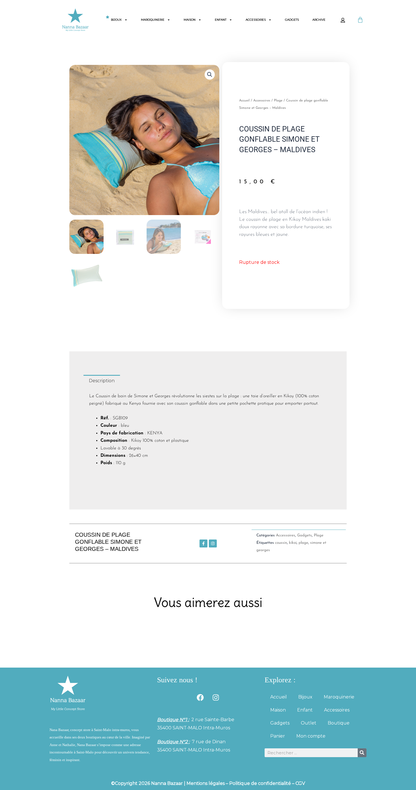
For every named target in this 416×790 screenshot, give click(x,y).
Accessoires (256, 20)
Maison (190, 20)
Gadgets (292, 20)
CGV (300, 783)
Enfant (220, 20)
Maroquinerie (152, 20)
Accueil (244, 100)
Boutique (338, 723)
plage (303, 543)
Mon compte (310, 736)
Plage (278, 100)
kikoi (293, 543)
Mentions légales (205, 783)
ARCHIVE (318, 20)
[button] (210, 74)
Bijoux (116, 20)
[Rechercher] (362, 752)
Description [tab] (102, 380)
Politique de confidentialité (260, 783)
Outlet (308, 723)
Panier (277, 736)
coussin (281, 543)
